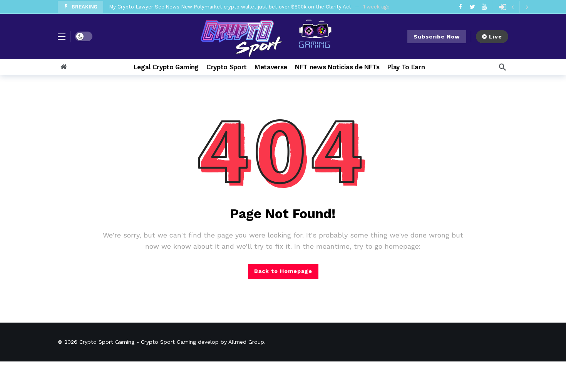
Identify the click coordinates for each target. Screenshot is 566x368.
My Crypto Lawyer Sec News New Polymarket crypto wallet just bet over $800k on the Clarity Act (230, 7)
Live (495, 36)
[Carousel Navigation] (519, 7)
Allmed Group (246, 342)
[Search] (502, 67)
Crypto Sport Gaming (106, 342)
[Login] (502, 7)
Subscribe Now (437, 36)
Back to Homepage (283, 271)
